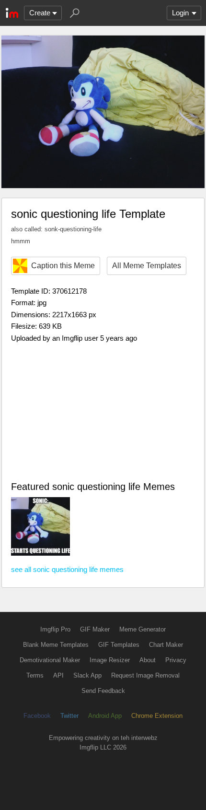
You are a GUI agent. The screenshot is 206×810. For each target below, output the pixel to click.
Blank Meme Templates (56, 644)
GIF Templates (118, 644)
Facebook (37, 715)
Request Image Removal (145, 675)
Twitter (69, 715)
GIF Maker (95, 629)
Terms (35, 675)
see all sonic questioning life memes (67, 569)
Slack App (87, 675)
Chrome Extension (157, 715)
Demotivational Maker (50, 660)
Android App (105, 715)
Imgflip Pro (55, 629)
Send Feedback (103, 690)
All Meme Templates (146, 266)
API (58, 675)
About (147, 660)
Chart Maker (166, 644)
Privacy (175, 660)
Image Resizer (110, 660)
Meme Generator (142, 629)
